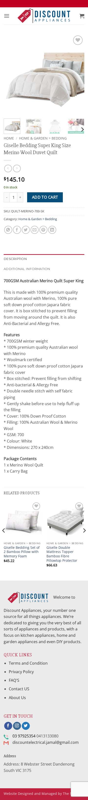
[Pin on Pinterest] (43, 230)
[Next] (76, 74)
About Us (17, 697)
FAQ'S (14, 680)
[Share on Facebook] (17, 230)
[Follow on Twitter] (26, 726)
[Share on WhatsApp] (8, 230)
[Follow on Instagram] (17, 726)
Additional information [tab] (27, 269)
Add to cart (45, 197)
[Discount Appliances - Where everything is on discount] (44, 16)
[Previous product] (17, 168)
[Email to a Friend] (35, 230)
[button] (7, 16)
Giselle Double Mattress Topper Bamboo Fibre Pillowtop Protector (61, 554)
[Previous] (11, 74)
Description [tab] (15, 259)
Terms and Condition (29, 663)
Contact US (19, 689)
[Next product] (8, 168)
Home (9, 138)
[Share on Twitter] (26, 230)
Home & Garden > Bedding (43, 138)
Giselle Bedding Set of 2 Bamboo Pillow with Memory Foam (22, 551)
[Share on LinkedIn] (52, 230)
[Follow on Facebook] (8, 726)
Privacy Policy (21, 671)
